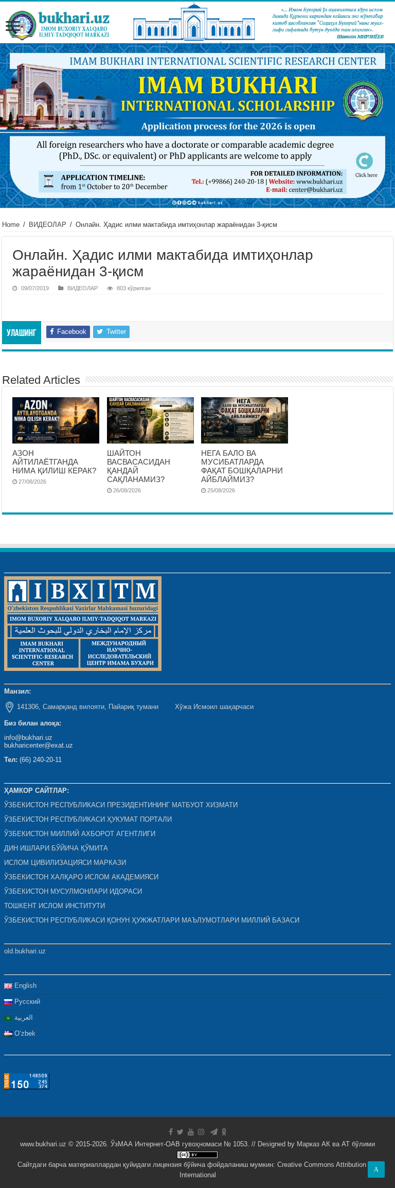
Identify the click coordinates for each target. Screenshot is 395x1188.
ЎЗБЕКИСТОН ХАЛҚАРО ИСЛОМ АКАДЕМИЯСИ (81, 877)
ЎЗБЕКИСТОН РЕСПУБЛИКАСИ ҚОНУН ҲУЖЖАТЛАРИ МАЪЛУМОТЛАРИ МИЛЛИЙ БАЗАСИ (151, 920)
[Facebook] (171, 1132)
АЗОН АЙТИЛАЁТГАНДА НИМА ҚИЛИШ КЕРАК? (54, 462)
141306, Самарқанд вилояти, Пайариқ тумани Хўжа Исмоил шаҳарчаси (135, 707)
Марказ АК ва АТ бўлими (336, 1144)
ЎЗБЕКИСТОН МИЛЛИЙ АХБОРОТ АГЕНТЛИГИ (79, 834)
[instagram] (201, 1132)
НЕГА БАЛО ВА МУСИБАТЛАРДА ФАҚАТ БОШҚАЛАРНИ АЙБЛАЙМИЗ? (242, 466)
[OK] (224, 1132)
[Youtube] (191, 1132)
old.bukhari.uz (25, 951)
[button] (197, 125)
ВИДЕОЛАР (47, 224)
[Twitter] (180, 1132)
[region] (197, 125)
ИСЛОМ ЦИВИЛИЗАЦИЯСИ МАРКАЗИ (65, 862)
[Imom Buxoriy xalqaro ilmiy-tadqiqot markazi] (197, 22)
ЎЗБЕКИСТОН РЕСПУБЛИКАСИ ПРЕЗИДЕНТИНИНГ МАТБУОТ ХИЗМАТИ (121, 805)
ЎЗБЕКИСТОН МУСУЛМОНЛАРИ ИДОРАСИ (73, 891)
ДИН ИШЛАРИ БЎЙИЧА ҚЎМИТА (56, 848)
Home (11, 224)
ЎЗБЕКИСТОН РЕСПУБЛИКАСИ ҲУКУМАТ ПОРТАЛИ (88, 819)
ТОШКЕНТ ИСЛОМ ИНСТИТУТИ (54, 906)
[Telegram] (214, 1132)
